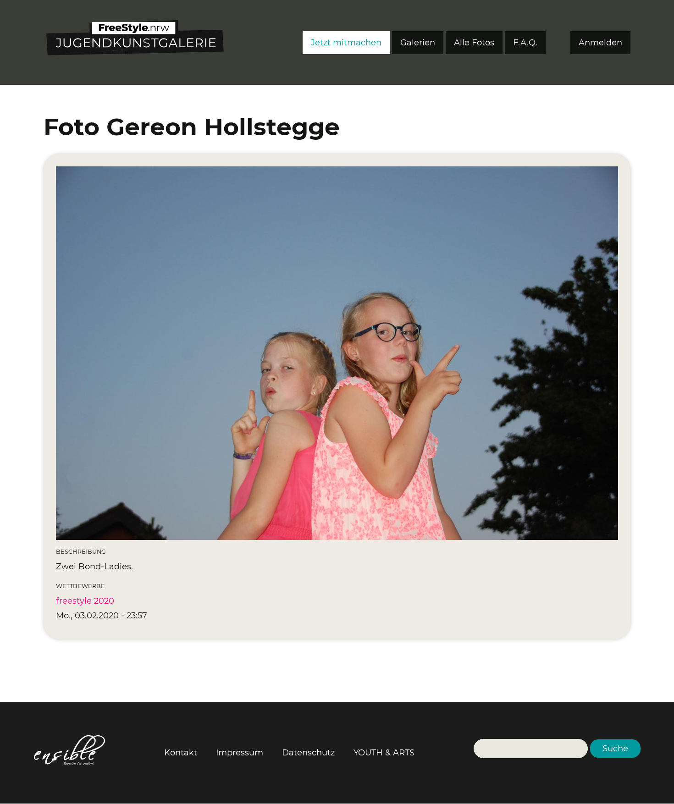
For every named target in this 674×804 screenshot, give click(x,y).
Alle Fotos (474, 43)
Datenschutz (308, 753)
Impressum (239, 753)
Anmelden (600, 43)
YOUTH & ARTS (384, 753)
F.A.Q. (525, 43)
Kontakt (180, 753)
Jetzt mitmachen (346, 43)
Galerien (417, 43)
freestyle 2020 (85, 601)
